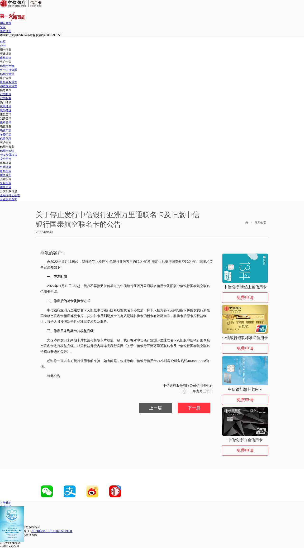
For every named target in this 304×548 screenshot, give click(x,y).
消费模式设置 (8, 86)
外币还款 (5, 167)
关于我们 (5, 502)
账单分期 (5, 122)
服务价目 (5, 187)
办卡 (3, 45)
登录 (3, 27)
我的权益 (5, 98)
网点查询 (5, 23)
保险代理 (5, 138)
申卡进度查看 (8, 70)
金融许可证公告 (10, 195)
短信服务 (5, 183)
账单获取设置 (8, 82)
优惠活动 (5, 106)
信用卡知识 (7, 150)
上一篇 (155, 408)
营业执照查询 (8, 199)
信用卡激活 (7, 74)
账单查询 (5, 57)
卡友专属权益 (8, 155)
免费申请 (245, 297)
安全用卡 (5, 159)
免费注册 (5, 31)
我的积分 (5, 94)
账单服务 (5, 171)
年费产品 (5, 134)
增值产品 (5, 130)
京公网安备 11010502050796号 (51, 531)
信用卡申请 (7, 66)
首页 (3, 41)
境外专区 (5, 110)
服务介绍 (5, 175)
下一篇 (194, 408)
